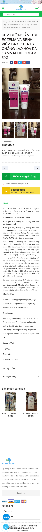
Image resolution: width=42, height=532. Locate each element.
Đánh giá (8, 141)
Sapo (26, 530)
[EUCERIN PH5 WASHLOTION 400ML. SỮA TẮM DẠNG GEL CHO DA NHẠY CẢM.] (31, 401)
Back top (20, 528)
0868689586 (18, 189)
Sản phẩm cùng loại (14, 388)
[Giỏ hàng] (36, 8)
